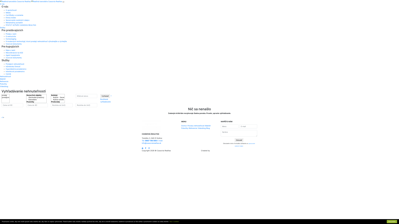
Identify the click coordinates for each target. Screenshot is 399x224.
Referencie (4, 81)
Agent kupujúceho (13, 55)
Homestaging (11, 39)
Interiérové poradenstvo (15, 71)
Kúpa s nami (10, 50)
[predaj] (5, 95)
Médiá (8, 13)
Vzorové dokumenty (14, 44)
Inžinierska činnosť (13, 66)
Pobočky (3, 84)
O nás (2, 4)
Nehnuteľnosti (5, 76)
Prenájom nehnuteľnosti (15, 64)
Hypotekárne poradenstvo (16, 69)
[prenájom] (5, 97)
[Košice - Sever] (58, 97)
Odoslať (239, 140)
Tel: (149, 141)
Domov (184, 126)
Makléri (3, 79)
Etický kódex (11, 18)
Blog (208, 128)
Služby (2, 28)
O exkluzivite (11, 36)
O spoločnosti (11, 10)
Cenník (8, 74)
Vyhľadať (105, 96)
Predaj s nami (11, 34)
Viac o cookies (174, 221)
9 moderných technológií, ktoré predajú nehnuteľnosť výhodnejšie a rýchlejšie (36, 41)
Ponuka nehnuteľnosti (196, 126)
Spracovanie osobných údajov (18, 20)
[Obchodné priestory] (36, 97)
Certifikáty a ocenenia (14, 15)
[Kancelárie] (36, 100)
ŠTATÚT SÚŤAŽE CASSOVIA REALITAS (21, 25)
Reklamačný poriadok (14, 23)
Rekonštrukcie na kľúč (14, 53)
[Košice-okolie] (58, 100)
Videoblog (4, 86)
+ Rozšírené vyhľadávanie (106, 99)
